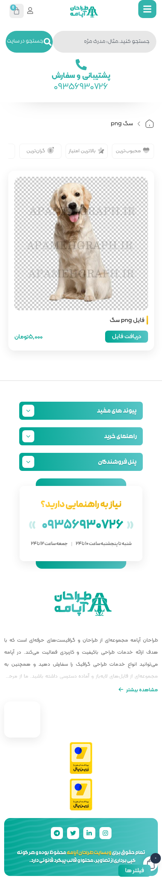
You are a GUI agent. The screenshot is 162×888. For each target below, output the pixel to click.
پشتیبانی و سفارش (81, 75)
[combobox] (104, 42)
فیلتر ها (134, 870)
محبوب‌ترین (128, 150)
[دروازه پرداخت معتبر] (81, 758)
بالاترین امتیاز (82, 150)
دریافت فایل (126, 336)
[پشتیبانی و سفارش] (81, 64)
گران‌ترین (35, 150)
